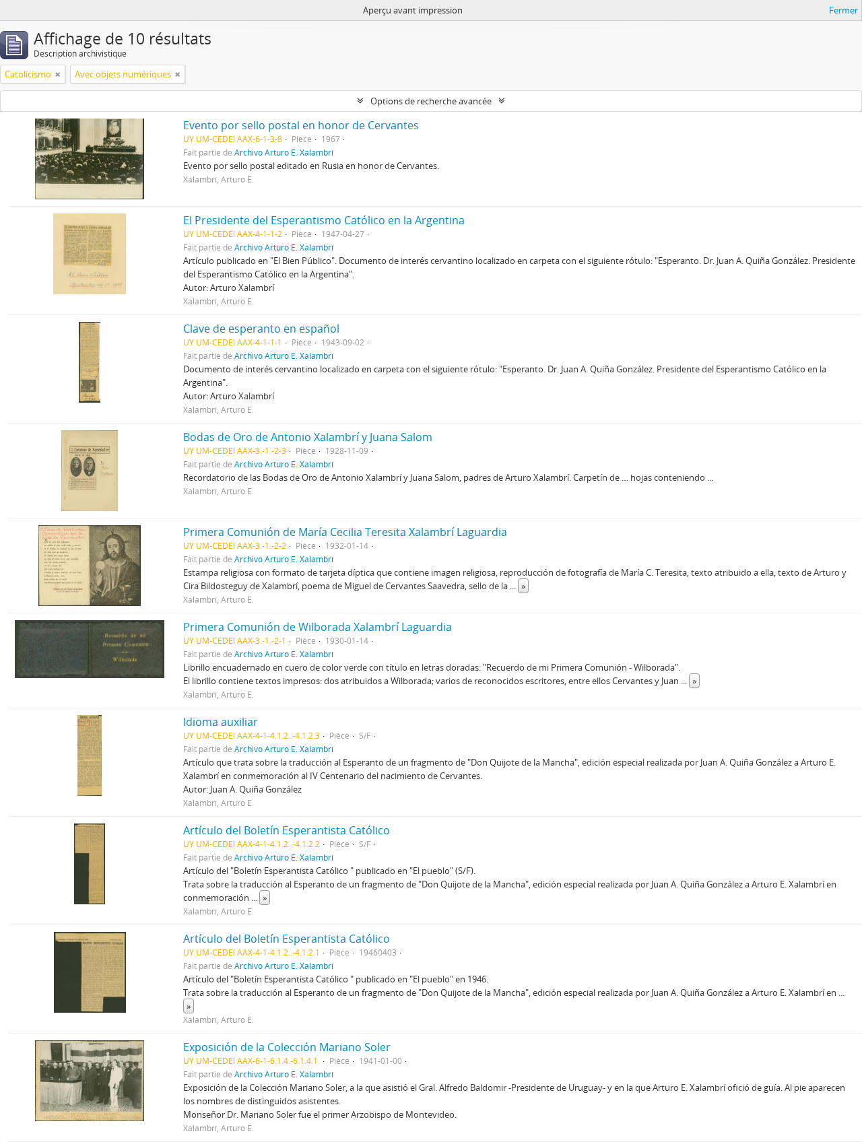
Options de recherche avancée (431, 101)
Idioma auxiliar (220, 721)
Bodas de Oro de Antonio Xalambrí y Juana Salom (307, 437)
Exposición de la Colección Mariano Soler (287, 1047)
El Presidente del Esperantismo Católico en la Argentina (324, 220)
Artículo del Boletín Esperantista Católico (286, 830)
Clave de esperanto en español (261, 328)
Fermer (843, 10)
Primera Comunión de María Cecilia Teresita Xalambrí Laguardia (345, 532)
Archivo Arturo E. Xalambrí (283, 152)
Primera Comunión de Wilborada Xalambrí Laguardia (317, 626)
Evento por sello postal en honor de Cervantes (301, 125)
